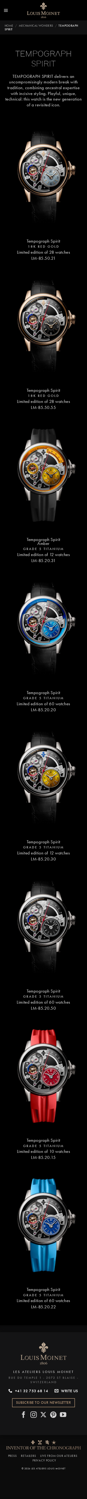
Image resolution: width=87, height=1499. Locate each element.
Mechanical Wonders (36, 26)
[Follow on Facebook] (23, 1415)
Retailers (28, 1456)
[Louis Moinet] (43, 10)
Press (12, 1456)
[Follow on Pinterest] (53, 1415)
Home (9, 26)
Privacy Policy (44, 1460)
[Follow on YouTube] (63, 1415)
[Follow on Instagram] (33, 1415)
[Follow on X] (43, 1415)
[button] (5, 10)
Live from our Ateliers (58, 1456)
